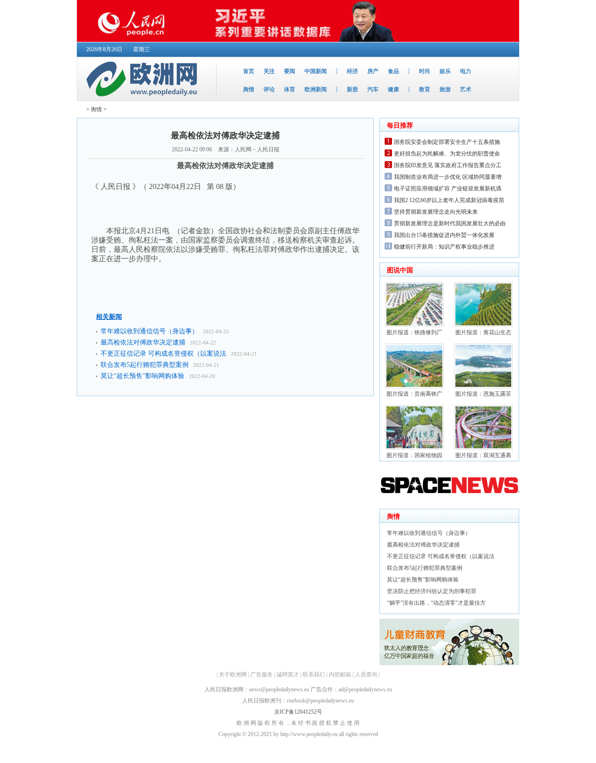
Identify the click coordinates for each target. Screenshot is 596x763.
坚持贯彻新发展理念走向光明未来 (436, 212)
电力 (465, 71)
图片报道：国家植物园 (414, 455)
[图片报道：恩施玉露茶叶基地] (483, 386)
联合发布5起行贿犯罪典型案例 (145, 364)
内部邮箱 (340, 674)
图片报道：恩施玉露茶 (483, 394)
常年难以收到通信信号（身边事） (149, 331)
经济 (352, 71)
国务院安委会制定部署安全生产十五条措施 (447, 142)
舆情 (248, 89)
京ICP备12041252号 (298, 712)
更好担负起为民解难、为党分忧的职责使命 (447, 153)
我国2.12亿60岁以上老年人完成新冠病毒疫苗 (449, 200)
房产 (373, 71)
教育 (424, 89)
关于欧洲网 (233, 674)
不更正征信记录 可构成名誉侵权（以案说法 (163, 353)
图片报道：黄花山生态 (483, 332)
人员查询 (366, 674)
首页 (248, 71)
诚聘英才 (288, 674)
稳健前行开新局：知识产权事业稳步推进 (444, 246)
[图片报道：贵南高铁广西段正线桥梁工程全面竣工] (414, 386)
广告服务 (262, 674)
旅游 (445, 89)
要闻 (289, 71)
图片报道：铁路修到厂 (414, 332)
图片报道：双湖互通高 (483, 455)
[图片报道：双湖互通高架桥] (483, 448)
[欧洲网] (143, 98)
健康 (393, 89)
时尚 (424, 71)
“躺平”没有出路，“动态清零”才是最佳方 (436, 603)
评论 (269, 89)
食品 (393, 71)
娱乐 (445, 71)
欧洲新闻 (316, 89)
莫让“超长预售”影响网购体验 (142, 375)
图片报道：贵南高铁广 (414, 394)
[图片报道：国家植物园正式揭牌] (414, 448)
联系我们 (314, 674)
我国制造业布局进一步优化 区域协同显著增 (447, 177)
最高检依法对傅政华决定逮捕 (143, 342)
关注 (269, 71)
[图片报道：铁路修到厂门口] (414, 325)
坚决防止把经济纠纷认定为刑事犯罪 (431, 591)
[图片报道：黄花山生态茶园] (483, 325)
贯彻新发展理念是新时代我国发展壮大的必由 (450, 223)
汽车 (373, 89)
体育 (289, 89)
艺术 (465, 89)
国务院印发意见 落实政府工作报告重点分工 (447, 165)
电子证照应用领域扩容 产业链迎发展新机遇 (447, 188)
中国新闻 (316, 71)
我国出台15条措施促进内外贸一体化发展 (444, 235)
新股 (352, 89)
